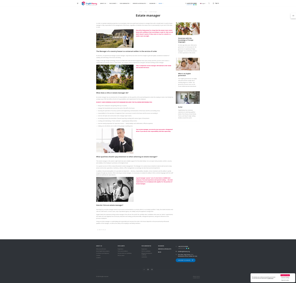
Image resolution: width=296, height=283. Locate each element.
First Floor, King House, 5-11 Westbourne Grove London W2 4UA (187, 255)
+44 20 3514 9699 (192, 3)
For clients (121, 246)
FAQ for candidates (146, 251)
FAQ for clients (121, 255)
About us (99, 246)
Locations (98, 257)
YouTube (152, 269)
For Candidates (146, 246)
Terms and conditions (123, 251)
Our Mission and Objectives (102, 253)
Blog (159, 252)
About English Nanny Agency (102, 251)
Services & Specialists (164, 249)
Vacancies (161, 246)
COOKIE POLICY (196, 277)
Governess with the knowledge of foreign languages (185, 40)
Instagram (148, 269)
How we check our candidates (125, 253)
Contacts (98, 255)
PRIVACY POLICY (196, 276)
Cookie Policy (270, 278)
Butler (180, 107)
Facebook (144, 269)
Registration (120, 249)
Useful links (144, 257)
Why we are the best (101, 249)
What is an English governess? (184, 74)
